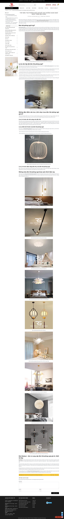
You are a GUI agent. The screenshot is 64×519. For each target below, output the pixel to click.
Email (40, 489)
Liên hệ (33, 507)
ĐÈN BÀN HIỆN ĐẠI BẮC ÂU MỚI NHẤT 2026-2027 (10, 33)
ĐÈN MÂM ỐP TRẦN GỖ (9, 55)
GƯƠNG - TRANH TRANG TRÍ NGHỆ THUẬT (10, 53)
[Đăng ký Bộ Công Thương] (49, 502)
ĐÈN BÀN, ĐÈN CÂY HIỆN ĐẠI (10, 35)
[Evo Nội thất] (11, 66)
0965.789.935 (10, 508)
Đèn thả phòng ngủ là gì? (10, 14)
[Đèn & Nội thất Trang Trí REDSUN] (12, 4)
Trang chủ (34, 500)
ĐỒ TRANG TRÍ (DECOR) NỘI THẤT (10, 47)
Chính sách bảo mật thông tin (23, 507)
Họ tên (20, 489)
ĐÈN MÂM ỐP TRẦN (8, 40)
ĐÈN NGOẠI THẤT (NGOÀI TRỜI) (10, 49)
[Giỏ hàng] (57, 5)
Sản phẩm (34, 503)
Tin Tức (33, 504)
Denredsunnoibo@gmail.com (11, 509)
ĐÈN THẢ (6, 38)
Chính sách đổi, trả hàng (23, 504)
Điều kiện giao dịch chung (23, 500)
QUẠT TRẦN (7, 43)
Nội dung (20, 481)
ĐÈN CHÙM (7, 37)
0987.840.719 (15, 508)
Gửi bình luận (55, 493)
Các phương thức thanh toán (23, 503)
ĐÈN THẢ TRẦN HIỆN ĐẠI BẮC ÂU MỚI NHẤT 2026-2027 (10, 31)
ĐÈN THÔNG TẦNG (8, 45)
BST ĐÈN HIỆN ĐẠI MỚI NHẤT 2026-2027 (10, 28)
